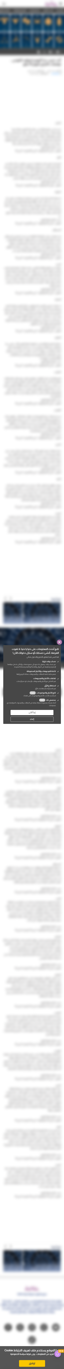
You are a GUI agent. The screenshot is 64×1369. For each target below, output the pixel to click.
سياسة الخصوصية (18, 1354)
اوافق (32, 1363)
